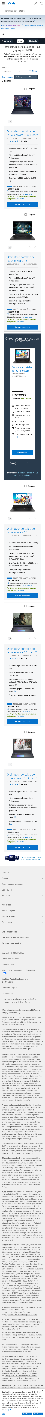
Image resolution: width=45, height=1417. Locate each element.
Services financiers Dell (11, 943)
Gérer (3, 1414)
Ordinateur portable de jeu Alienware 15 (21, 258)
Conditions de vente (10, 959)
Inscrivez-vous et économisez (11, 25)
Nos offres (6, 905)
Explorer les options (22, 204)
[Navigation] (3, 3)
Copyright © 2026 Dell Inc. (13, 953)
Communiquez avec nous (12, 884)
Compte (5, 872)
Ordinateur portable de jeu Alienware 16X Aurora (22, 133)
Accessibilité (7, 993)
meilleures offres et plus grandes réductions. (26, 474)
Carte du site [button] (7, 890)
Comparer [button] (31, 89)
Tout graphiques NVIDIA (24, 77)
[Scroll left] (2, 41)
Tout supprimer (7, 77)
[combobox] (22, 11)
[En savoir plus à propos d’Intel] (12, 857)
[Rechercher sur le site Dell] (40, 11)
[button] (36, 3)
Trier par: (5, 68)
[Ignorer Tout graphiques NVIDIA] (35, 77)
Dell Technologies (9, 932)
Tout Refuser (27, 1414)
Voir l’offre (20, 199)
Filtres (34, 71)
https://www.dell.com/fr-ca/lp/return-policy (21, 1315)
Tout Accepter (38, 1414)
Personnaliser (22, 452)
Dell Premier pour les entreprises (15, 937)
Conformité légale (9, 988)
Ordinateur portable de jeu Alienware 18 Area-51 (22, 776)
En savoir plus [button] (27, 194)
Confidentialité (8, 964)
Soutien (5, 878)
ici (30, 1139)
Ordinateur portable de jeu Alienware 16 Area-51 (22, 650)
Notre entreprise (8, 910)
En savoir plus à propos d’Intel (30, 859)
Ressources (7, 922)
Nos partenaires (8, 916)
